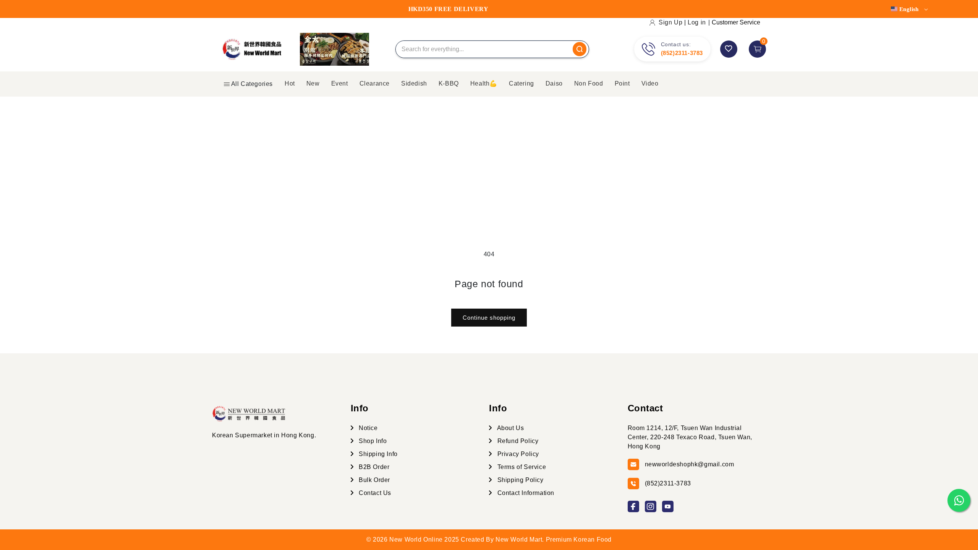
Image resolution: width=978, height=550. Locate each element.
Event (339, 83)
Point (622, 83)
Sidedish (414, 83)
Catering (521, 83)
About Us (509, 428)
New (313, 83)
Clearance (374, 83)
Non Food (588, 83)
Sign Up (670, 22)
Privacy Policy (517, 454)
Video (650, 83)
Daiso (554, 83)
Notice (367, 428)
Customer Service (736, 22)
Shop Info (372, 441)
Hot (290, 83)
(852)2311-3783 (682, 53)
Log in (697, 22)
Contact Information (524, 493)
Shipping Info (377, 454)
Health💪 (483, 83)
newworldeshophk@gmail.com (689, 464)
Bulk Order (373, 480)
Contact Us (374, 493)
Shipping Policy (519, 480)
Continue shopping (489, 317)
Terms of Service (520, 467)
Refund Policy (516, 441)
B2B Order (373, 467)
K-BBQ (449, 83)
